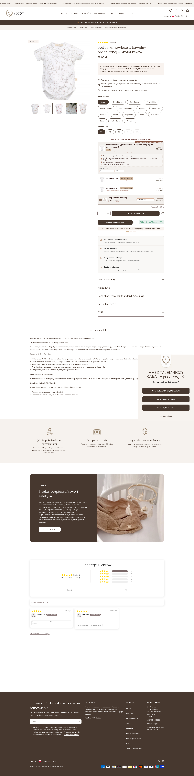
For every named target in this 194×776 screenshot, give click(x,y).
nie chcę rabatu (166, 416)
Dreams (142, 108)
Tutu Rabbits (152, 102)
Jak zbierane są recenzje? (40, 634)
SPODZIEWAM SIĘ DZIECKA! (166, 391)
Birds (102, 121)
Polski (166, 16)
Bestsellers (83, 28)
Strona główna (71, 28)
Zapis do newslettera (133, 749)
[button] (104, 571)
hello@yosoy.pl (152, 724)
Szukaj (128, 708)
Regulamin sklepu (132, 733)
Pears (142, 114)
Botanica (130, 121)
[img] (36, 611)
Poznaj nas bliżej (93, 718)
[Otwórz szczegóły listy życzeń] (170, 10)
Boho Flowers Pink (125, 108)
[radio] (131, 158)
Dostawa (129, 728)
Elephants (129, 114)
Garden (103, 102)
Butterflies (155, 114)
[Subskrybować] (79, 722)
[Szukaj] (176, 10)
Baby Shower (135, 102)
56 (101, 132)
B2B (127, 744)
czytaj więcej (49, 529)
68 (119, 132)
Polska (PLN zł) (181, 16)
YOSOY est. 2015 (42, 767)
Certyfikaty (130, 713)
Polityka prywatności (133, 738)
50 (138, 132)
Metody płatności (132, 718)
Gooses (103, 114)
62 (110, 132)
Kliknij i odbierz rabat (115, 222)
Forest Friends (106, 108)
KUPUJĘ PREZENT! (166, 408)
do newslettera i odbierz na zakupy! (31, 3)
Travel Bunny (118, 102)
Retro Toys (115, 121)
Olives (115, 114)
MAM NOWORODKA (166, 399)
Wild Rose (156, 108)
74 (129, 132)
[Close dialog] (190, 358)
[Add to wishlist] (162, 213)
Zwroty (128, 723)
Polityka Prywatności (71, 735)
